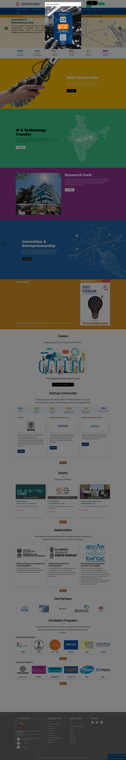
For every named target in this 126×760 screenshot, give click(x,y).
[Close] (79, 4)
